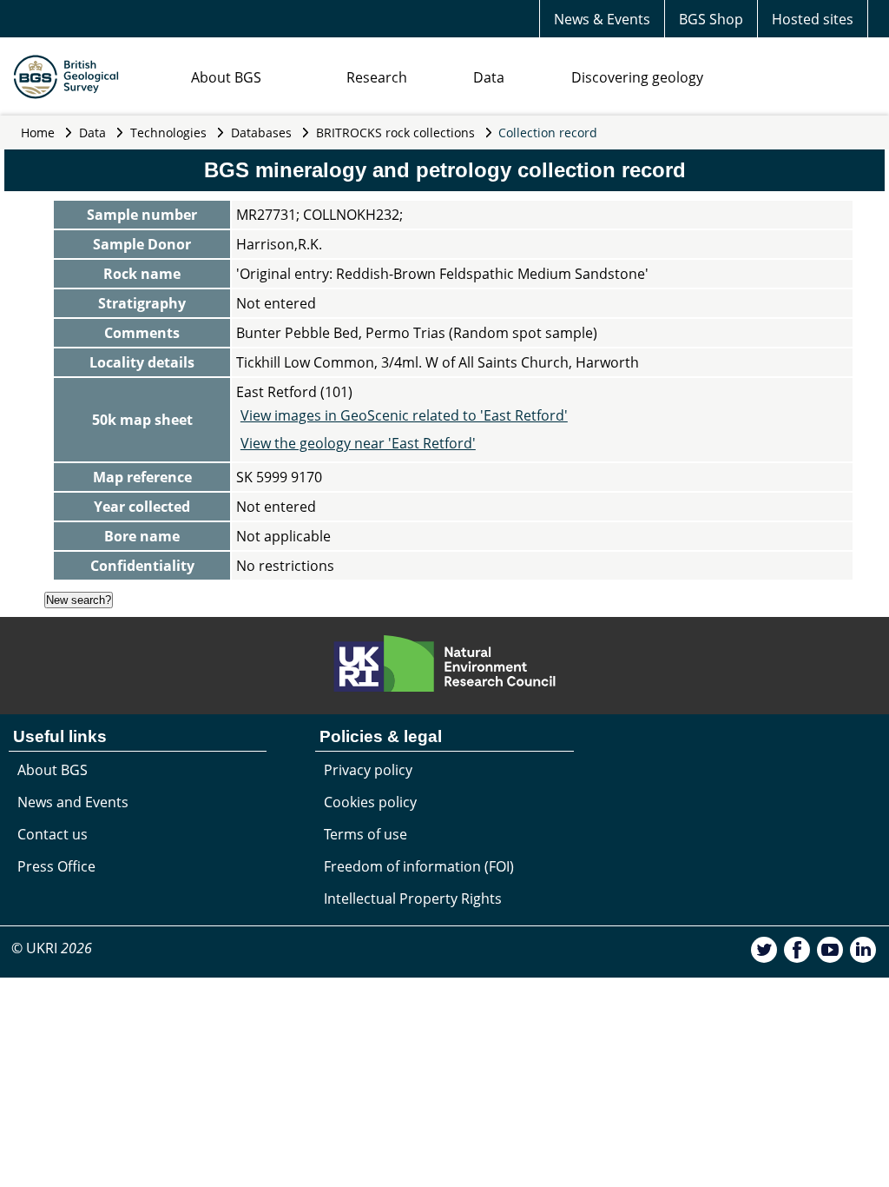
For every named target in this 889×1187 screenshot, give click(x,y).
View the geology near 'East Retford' (358, 443)
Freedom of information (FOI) (419, 866)
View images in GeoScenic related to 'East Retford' (404, 415)
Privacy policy (368, 769)
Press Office (56, 866)
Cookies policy (370, 802)
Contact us (52, 834)
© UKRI (51, 948)
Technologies (168, 132)
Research (376, 77)
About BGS (226, 77)
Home (38, 132)
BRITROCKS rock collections (395, 132)
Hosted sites (812, 19)
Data (488, 77)
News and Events (72, 802)
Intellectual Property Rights (413, 898)
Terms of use (365, 834)
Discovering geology (637, 77)
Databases (261, 132)
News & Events (602, 19)
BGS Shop (711, 19)
